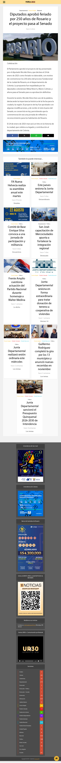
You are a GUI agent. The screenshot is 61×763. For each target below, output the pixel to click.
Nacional (39, 10)
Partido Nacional (52, 180)
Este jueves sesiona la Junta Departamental (44, 191)
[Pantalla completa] (41, 663)
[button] (30, 651)
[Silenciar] (38, 663)
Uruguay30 (36, 760)
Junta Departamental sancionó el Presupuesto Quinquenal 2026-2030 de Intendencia (30, 415)
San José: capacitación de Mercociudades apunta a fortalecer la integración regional (44, 240)
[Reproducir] (20, 663)
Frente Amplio (32, 10)
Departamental (23, 10)
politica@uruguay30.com (30, 627)
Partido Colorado (43, 180)
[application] (30, 651)
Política (44, 184)
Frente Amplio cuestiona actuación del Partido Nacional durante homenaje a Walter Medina (16, 291)
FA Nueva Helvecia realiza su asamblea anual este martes (17, 191)
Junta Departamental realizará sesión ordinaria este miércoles (17, 356)
